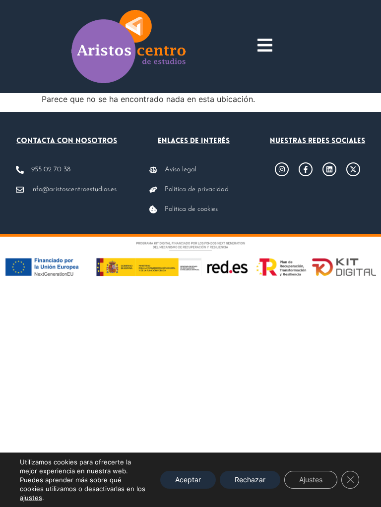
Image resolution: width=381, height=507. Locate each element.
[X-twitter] (353, 169)
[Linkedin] (329, 169)
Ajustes (310, 479)
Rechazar (250, 479)
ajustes (31, 498)
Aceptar (188, 479)
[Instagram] (282, 169)
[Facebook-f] (306, 169)
